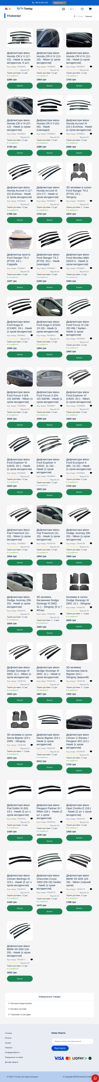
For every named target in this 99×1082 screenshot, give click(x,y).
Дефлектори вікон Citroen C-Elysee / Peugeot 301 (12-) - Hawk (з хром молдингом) (78, 741)
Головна (8, 1033)
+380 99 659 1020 (41, 3)
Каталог (8, 1038)
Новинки (8, 1048)
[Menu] (64, 9)
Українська (59, 3)
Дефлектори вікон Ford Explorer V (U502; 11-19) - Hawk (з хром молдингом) (48, 466)
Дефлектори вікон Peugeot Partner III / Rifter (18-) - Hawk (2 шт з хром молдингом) (49, 812)
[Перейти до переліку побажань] (82, 9)
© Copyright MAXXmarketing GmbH (77, 1077)
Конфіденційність (12, 1052)
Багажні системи (18, 1009)
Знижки (8, 1043)
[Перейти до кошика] (90, 9)
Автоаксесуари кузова (21, 1003)
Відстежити (60, 1048)
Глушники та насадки (20, 1014)
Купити (20, 86)
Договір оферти (11, 1062)
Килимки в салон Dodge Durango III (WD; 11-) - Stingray (78, 600)
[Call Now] (95, 1078)
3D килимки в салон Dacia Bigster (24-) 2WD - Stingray (19, 738)
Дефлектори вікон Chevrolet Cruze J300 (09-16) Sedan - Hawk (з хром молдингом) (49, 882)
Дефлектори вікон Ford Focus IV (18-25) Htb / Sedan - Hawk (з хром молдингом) (77, 328)
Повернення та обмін (14, 1057)
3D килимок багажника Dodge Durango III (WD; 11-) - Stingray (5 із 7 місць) (49, 603)
